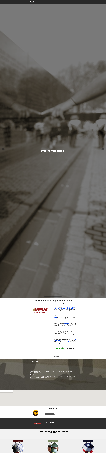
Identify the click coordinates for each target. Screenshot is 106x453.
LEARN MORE (37, 423)
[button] (3, 149)
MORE (56, 356)
